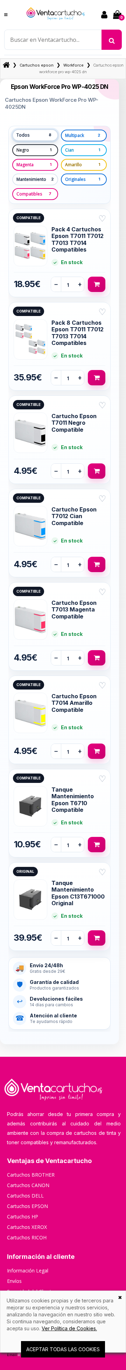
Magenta (33, 165)
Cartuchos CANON (28, 1185)
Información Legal (27, 1270)
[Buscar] (112, 40)
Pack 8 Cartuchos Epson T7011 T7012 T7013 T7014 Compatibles (77, 333)
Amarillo (82, 165)
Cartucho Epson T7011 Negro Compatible (74, 423)
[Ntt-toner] (6, 65)
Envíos (14, 1281)
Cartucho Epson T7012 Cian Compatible (74, 516)
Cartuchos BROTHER (31, 1174)
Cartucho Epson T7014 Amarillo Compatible (74, 703)
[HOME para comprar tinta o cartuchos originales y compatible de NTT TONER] (56, 23)
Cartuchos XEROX (27, 1227)
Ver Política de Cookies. (69, 1328)
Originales (82, 179)
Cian (82, 150)
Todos (33, 135)
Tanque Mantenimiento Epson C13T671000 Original (78, 893)
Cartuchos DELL (25, 1195)
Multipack (82, 135)
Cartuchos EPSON (27, 1206)
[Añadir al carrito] (96, 284)
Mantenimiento (35, 179)
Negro (33, 150)
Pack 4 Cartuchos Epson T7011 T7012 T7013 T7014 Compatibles (77, 239)
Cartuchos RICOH (27, 1237)
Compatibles (33, 194)
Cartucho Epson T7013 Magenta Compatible (74, 610)
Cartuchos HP (22, 1216)
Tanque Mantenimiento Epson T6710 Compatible (72, 800)
